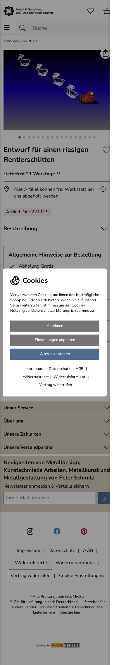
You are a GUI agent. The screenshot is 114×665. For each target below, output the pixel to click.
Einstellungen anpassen (55, 339)
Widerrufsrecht (36, 377)
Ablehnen (55, 325)
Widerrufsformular (69, 377)
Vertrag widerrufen (55, 384)
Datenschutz (60, 368)
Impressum (34, 368)
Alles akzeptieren (55, 353)
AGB (80, 368)
